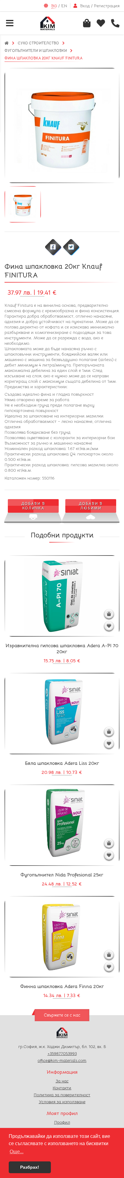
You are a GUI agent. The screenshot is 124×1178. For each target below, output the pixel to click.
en (64, 5)
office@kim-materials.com (62, 1060)
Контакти (62, 1088)
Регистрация (106, 5)
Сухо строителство (38, 43)
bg (54, 5)
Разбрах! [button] (29, 1167)
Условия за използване (62, 1101)
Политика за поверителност (62, 1094)
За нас (62, 1081)
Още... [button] (16, 1151)
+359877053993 (62, 1053)
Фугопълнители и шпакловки (36, 50)
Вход (85, 5)
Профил (62, 1122)
